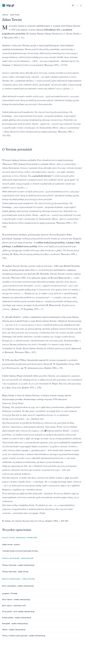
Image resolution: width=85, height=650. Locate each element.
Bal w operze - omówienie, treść (14, 605)
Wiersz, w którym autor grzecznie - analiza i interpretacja (23, 635)
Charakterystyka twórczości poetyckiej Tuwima (20, 551)
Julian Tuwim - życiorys (11, 544)
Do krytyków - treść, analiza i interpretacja (18, 611)
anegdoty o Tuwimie (9, 593)
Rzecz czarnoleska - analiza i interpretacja (18, 585)
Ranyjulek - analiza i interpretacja (15, 623)
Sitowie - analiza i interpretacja (13, 629)
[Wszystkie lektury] (77, 5)
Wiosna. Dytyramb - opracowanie (17, 558)
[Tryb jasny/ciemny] (81, 5)
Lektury (5, 15)
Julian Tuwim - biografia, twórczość (20, 537)
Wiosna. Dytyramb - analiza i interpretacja (18, 565)
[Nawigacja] (73, 5)
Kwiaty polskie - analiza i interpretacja (16, 617)
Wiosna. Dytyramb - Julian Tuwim (15, 571)
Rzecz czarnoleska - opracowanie (18, 579)
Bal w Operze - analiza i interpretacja (16, 599)
